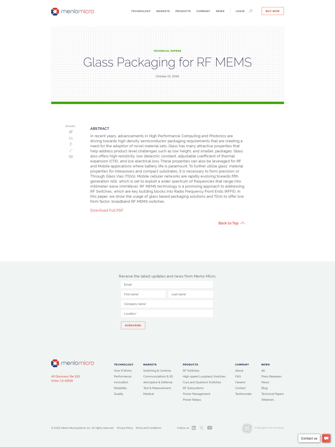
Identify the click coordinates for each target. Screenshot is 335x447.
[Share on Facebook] (71, 144)
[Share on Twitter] (71, 132)
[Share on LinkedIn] (71, 138)
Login (240, 11)
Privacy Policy (125, 427)
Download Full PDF (106, 210)
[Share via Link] (71, 150)
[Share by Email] (71, 156)
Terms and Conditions (148, 427)
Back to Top (228, 223)
